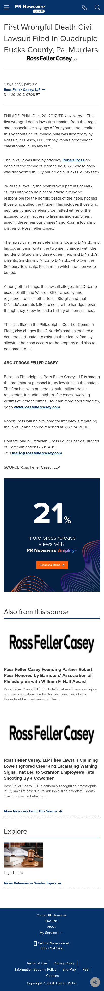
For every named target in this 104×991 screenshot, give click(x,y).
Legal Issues (13, 872)
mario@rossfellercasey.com (37, 453)
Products (51, 921)
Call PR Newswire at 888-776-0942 (53, 946)
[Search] (97, 7)
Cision (61, 983)
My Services (50, 932)
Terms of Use (37, 963)
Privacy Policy (64, 963)
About (51, 926)
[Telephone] (84, 7)
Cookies (52, 975)
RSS (85, 969)
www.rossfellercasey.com (37, 407)
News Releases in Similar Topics (30, 883)
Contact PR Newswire (51, 915)
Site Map (69, 969)
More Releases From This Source (30, 811)
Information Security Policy (35, 969)
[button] (52, 59)
